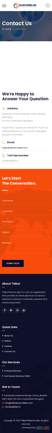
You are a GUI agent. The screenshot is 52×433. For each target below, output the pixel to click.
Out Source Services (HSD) (17, 376)
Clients (7, 341)
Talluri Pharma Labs (30, 420)
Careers (8, 346)
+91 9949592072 (13, 407)
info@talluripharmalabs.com (19, 403)
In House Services (12, 370)
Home (7, 29)
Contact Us (9, 351)
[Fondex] (26, 5)
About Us (8, 335)
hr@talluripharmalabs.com (15, 147)
